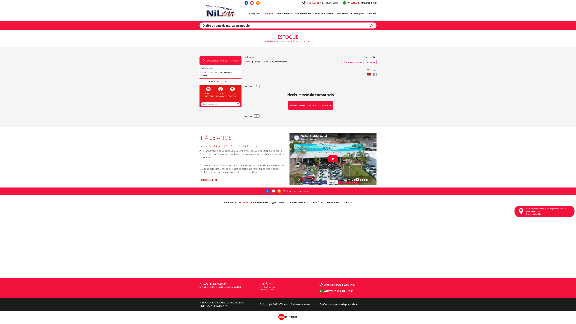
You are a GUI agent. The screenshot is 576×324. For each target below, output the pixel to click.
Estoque (268, 13)
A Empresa (254, 13)
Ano (266, 61)
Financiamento (284, 13)
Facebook (246, 3)
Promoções (357, 13)
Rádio (204, 75)
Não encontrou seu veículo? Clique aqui (310, 105)
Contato (371, 13)
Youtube (252, 3)
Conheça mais (209, 179)
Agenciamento (303, 13)
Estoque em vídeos (353, 62)
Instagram (258, 3)
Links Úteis (342, 13)
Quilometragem (279, 61)
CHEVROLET (207, 72)
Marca (247, 61)
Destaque (370, 62)
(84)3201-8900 (322, 2)
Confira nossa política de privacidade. (339, 304)
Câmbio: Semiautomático (227, 72)
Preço (257, 61)
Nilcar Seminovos (221, 10)
